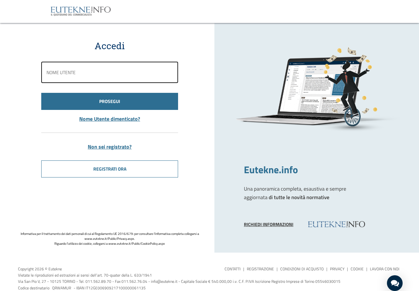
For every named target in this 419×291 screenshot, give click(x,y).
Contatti (233, 269)
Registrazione (260, 269)
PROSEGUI (109, 101)
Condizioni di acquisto (302, 269)
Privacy (337, 269)
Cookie (357, 269)
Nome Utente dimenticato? (109, 119)
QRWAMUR (61, 288)
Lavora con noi (384, 269)
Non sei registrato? (110, 147)
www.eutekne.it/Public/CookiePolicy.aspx (136, 243)
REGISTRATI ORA (109, 168)
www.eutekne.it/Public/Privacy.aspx (109, 238)
